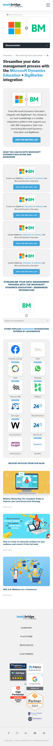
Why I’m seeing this (15, 15)
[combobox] (26, 321)
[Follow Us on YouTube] (35, 733)
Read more (7, 507)
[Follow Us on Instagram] (17, 733)
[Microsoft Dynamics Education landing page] (14, 28)
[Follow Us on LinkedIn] (26, 733)
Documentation (13, 45)
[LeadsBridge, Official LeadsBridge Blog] (12, 4)
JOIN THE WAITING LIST (26, 139)
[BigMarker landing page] (38, 28)
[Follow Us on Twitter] (44, 733)
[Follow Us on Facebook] (8, 733)
